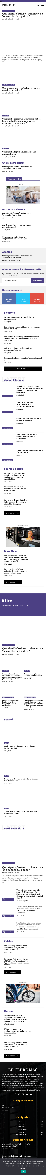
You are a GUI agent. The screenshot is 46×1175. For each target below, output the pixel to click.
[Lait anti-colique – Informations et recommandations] (8, 406)
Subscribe (37, 280)
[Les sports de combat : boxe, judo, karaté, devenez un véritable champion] (37, 504)
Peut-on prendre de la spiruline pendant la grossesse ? (26, 436)
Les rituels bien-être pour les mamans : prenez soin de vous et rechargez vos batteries (21, 339)
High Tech (6, 115)
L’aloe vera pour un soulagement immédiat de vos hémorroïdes (17, 1031)
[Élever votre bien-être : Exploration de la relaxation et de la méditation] (12, 692)
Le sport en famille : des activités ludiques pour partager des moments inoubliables (14, 476)
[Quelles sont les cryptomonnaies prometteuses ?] (40, 228)
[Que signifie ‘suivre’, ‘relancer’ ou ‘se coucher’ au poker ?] (23, 37)
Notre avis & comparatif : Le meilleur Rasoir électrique (20, 813)
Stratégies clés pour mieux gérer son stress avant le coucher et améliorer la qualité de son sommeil (28, 926)
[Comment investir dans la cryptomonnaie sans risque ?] (40, 240)
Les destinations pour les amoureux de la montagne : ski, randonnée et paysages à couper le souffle (16, 559)
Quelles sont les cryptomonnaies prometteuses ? (16, 226)
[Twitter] (23, 1094)
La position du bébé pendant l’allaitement (29, 451)
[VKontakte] (27, 1094)
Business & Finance (9, 11)
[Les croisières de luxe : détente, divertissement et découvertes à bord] (37, 573)
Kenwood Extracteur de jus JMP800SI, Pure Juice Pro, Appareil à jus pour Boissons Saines (16, 962)
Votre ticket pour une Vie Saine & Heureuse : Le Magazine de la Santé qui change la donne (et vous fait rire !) (33, 704)
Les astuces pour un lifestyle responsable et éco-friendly (22, 328)
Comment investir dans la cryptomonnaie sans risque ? (15, 238)
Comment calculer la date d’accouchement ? (23, 359)
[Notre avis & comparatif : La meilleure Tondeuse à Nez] (23, 766)
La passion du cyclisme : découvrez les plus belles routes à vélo (15, 489)
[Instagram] (19, 1094)
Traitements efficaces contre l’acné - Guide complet (20, 747)
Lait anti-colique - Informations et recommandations (19, 349)
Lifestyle (5, 148)
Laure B (4, 19)
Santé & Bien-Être (8, 697)
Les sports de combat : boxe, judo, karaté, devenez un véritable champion (16, 502)
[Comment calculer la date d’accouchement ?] (8, 422)
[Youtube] (30, 1094)
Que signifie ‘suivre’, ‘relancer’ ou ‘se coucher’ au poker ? (22, 15)
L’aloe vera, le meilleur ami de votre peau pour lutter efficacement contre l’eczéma (29, 910)
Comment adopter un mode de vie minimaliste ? (19, 153)
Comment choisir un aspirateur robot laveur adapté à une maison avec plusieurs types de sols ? (21, 121)
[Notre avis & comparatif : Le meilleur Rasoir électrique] (23, 798)
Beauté (6, 743)
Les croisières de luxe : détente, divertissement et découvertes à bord (15, 571)
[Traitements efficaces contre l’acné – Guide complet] (23, 733)
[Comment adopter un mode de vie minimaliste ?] (23, 140)
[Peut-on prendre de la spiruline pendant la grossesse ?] (8, 438)
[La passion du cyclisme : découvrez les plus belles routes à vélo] (37, 491)
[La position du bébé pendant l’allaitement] (8, 454)
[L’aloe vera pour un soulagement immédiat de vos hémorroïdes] (37, 1033)
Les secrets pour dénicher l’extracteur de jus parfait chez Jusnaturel (15, 948)
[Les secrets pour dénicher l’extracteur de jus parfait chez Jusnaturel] (37, 949)
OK (24, 1172)
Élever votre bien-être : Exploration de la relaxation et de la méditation (11, 703)
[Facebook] (15, 1094)
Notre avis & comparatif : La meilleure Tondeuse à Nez (21, 780)
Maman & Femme (7, 396)
